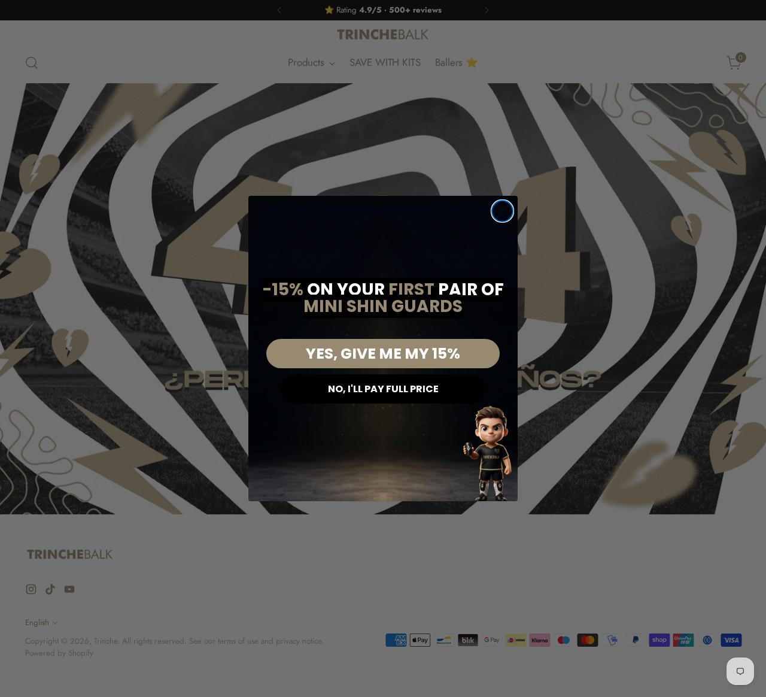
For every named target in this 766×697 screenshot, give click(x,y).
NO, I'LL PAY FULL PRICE (383, 389)
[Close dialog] (502, 211)
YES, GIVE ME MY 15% (383, 353)
